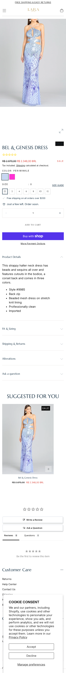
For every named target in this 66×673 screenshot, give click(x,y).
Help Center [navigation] (9, 584)
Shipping (20, 165)
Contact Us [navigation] (8, 589)
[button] (4, 10)
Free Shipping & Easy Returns (33, 2)
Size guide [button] (58, 185)
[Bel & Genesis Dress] (28, 439)
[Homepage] (33, 10)
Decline (31, 655)
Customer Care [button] (16, 569)
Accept (31, 646)
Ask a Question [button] (34, 527)
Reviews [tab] (8, 535)
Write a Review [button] (34, 519)
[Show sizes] (48, 469)
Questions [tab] (29, 535)
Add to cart (33, 225)
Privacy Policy (18, 637)
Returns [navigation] (7, 579)
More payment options (33, 243)
